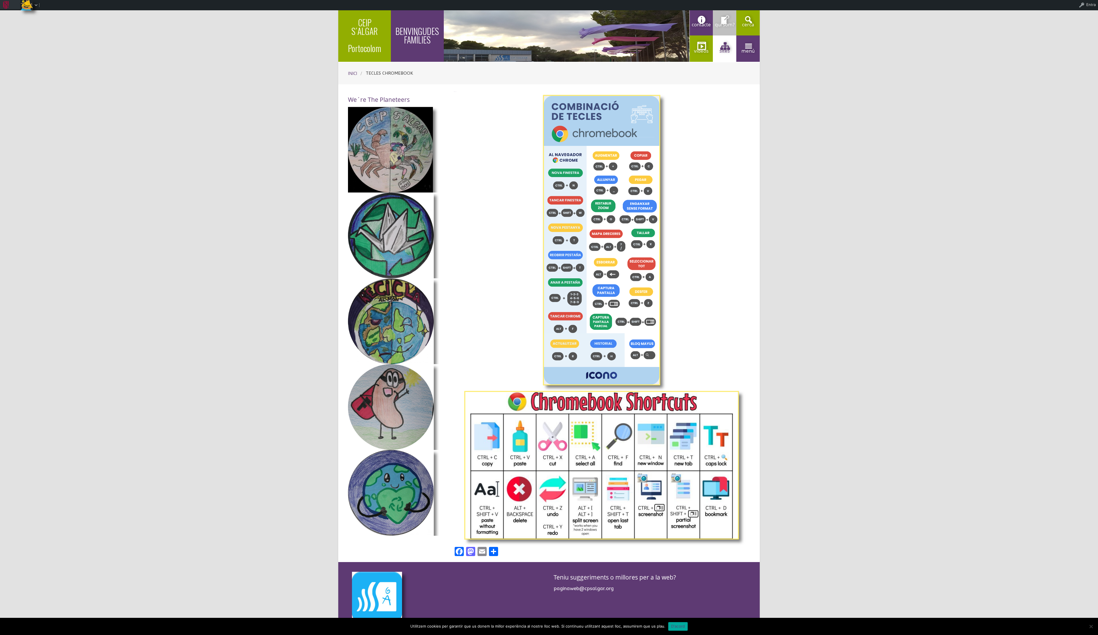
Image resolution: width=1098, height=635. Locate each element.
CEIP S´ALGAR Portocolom (364, 35)
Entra (1091, 4)
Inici (352, 73)
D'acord (678, 626)
